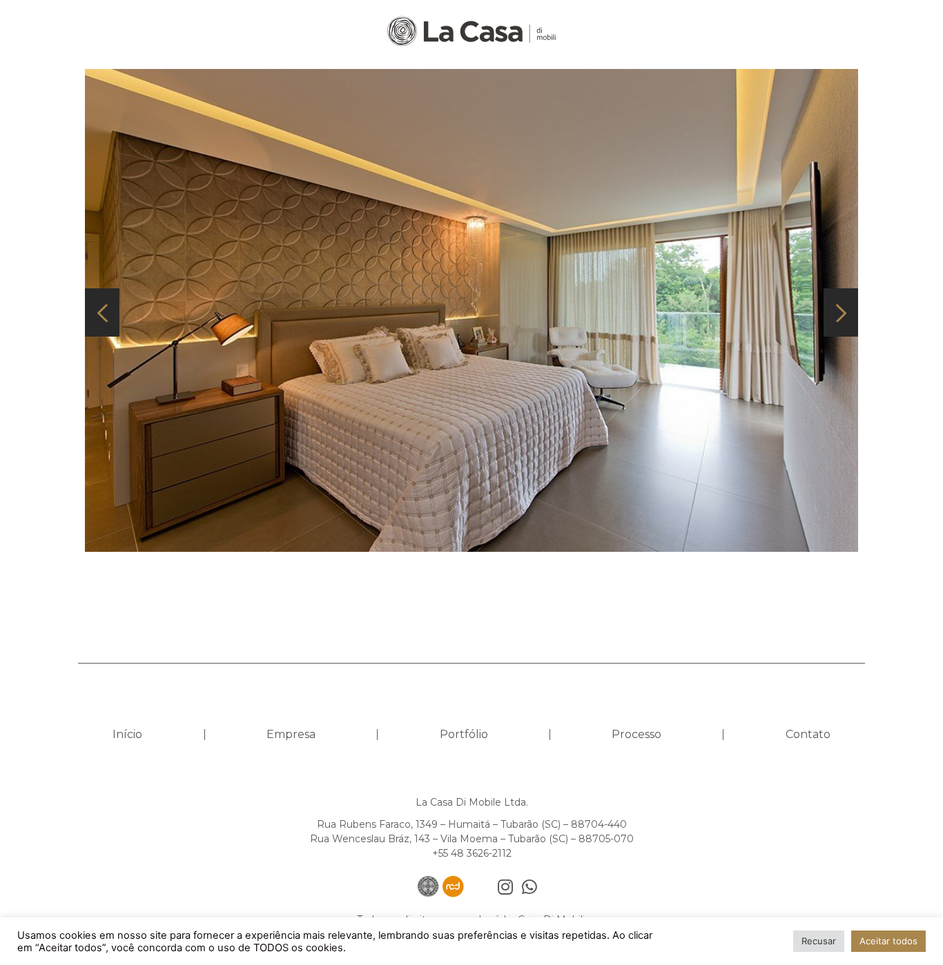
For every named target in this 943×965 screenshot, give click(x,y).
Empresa (290, 734)
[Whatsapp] (529, 887)
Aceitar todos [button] (888, 940)
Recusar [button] (818, 940)
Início (127, 734)
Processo (636, 734)
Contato (808, 734)
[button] (102, 312)
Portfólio (464, 734)
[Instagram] (505, 887)
